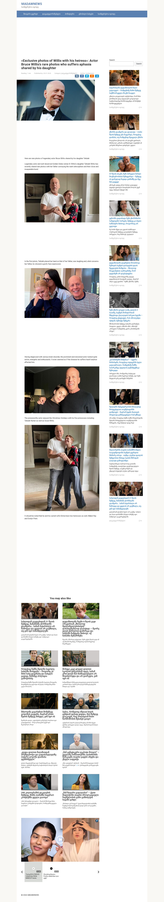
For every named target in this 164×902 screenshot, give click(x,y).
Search (112, 60)
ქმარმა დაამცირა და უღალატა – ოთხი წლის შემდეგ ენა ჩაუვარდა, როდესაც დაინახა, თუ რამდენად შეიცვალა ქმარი (126, 134)
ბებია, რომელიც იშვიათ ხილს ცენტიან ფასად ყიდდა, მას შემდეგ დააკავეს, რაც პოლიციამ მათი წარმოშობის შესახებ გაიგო (80, 715)
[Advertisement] (82, 36)
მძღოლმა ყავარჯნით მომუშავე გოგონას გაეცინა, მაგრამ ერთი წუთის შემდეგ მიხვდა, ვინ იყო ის (38, 714)
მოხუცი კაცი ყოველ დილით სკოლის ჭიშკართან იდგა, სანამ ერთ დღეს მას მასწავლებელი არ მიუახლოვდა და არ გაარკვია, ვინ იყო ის (79, 674)
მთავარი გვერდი (30, 14)
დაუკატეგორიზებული (51, 14)
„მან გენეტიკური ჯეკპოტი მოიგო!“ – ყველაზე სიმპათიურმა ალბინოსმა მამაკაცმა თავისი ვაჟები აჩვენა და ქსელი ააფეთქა (80, 756)
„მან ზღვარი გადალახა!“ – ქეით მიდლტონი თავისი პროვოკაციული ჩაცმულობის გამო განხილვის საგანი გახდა (80, 796)
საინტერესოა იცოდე (106, 14)
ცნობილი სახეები (86, 14)
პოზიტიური (69, 14)
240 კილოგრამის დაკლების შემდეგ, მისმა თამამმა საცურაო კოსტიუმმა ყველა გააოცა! (37, 795)
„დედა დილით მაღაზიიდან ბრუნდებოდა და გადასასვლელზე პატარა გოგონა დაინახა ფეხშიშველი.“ (38, 756)
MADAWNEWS (31, 4)
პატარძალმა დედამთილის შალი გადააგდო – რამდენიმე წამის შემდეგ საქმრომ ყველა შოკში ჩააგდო (125, 90)
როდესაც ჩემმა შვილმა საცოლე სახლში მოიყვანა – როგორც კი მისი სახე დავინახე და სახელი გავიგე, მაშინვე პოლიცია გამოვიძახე (37, 674)
